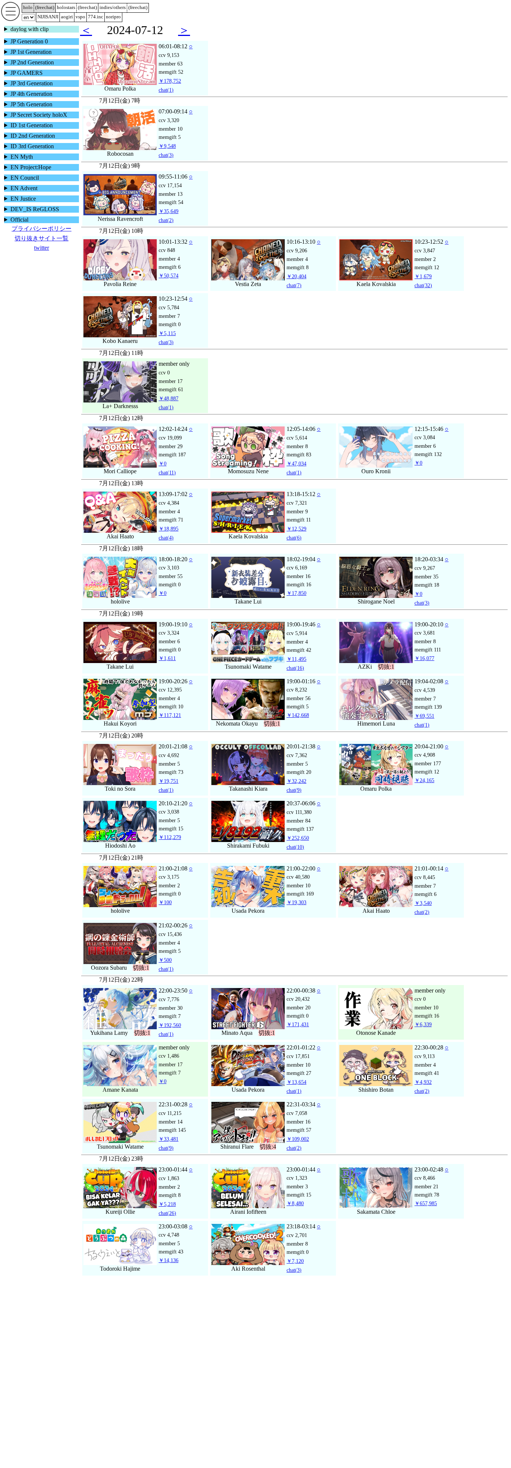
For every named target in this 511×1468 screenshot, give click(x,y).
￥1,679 (423, 286)
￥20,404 (296, 286)
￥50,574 (168, 285)
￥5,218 (167, 1214)
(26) (167, 1223)
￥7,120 (295, 1271)
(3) (166, 165)
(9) (294, 800)
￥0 (162, 473)
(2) (166, 230)
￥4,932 (423, 1092)
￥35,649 (168, 221)
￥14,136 (168, 1270)
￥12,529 (296, 538)
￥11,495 (296, 669)
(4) (166, 547)
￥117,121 (170, 725)
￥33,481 (168, 1149)
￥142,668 (298, 725)
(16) (295, 678)
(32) (423, 295)
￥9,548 (167, 156)
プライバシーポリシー (41, 228)
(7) (294, 295)
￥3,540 (423, 913)
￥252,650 (298, 848)
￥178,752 (170, 91)
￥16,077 (424, 668)
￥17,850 (296, 603)
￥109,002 (298, 1149)
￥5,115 (167, 343)
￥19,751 (168, 791)
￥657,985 (425, 1213)
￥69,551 (424, 726)
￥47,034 (296, 473)
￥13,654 (296, 1092)
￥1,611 (167, 668)
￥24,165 (424, 790)
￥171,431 (298, 1034)
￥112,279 (170, 847)
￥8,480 (295, 1213)
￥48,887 (168, 408)
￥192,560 (170, 1035)
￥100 (165, 912)
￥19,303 (296, 912)
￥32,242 (296, 791)
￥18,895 (168, 538)
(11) (167, 482)
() (44, 7)
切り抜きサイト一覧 (41, 238)
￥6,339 (423, 1034)
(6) (294, 547)
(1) (166, 100)
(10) (295, 857)
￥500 (165, 970)
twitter (41, 247)
